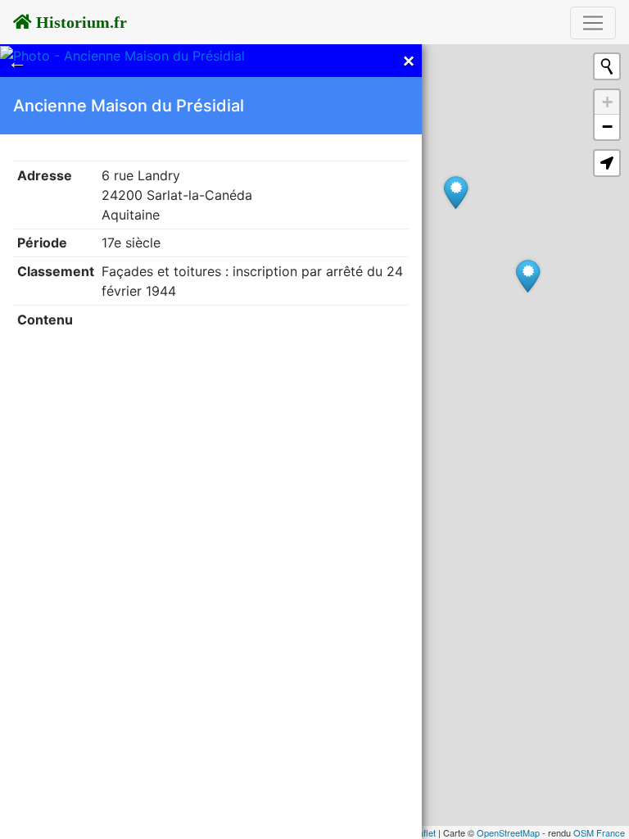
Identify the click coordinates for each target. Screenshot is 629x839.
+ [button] (607, 102)
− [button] (607, 126)
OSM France (599, 832)
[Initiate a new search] (607, 66)
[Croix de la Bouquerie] (455, 192)
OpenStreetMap (508, 832)
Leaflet (422, 832)
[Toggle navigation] (593, 23)
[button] (607, 163)
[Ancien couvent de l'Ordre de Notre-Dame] (528, 275)
